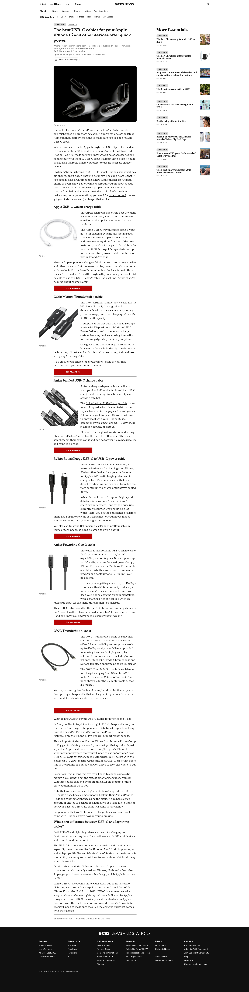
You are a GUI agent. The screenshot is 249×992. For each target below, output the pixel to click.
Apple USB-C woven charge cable (106, 230)
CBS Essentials (47, 17)
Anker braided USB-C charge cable (106, 403)
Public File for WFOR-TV (137, 945)
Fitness (80, 17)
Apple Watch (126, 903)
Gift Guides (108, 17)
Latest (43, 4)
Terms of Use (161, 957)
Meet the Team (103, 945)
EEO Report (131, 960)
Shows (78, 4)
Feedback (188, 960)
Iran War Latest (45, 949)
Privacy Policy (161, 945)
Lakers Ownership (47, 957)
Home (97, 17)
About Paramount (192, 945)
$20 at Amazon (73, 622)
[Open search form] (208, 4)
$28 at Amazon (73, 372)
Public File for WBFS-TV (137, 949)
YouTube (72, 945)
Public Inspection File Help (138, 953)
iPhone (90, 130)
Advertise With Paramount (196, 949)
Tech (89, 17)
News (55, 11)
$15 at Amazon (73, 288)
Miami (43, 11)
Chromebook (84, 180)
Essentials (72, 25)
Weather (66, 11)
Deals (71, 17)
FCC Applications (134, 957)
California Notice (162, 949)
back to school (117, 195)
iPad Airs (68, 155)
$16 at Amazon (73, 536)
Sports (77, 11)
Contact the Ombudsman (195, 964)
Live (68, 4)
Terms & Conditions (106, 960)
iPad (101, 130)
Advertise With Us (105, 957)
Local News (55, 4)
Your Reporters (101, 11)
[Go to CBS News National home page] (124, 4)
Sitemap (100, 964)
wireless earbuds (97, 183)
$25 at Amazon (73, 711)
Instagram (72, 953)
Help (186, 957)
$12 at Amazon (73, 450)
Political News (45, 945)
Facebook (72, 949)
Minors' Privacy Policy (165, 960)
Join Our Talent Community (196, 953)
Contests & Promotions (107, 953)
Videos (88, 11)
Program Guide (103, 949)
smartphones (80, 799)
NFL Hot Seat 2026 (47, 953)
